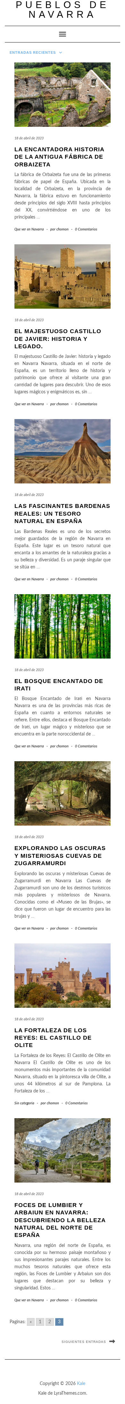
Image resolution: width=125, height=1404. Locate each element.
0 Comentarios (86, 229)
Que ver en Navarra (29, 229)
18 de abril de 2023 (29, 138)
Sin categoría (24, 1103)
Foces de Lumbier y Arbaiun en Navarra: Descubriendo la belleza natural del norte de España (59, 1220)
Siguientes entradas (84, 1341)
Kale (81, 1383)
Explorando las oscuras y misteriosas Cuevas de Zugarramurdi (60, 855)
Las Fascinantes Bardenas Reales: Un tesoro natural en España (62, 513)
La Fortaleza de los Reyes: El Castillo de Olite (53, 1038)
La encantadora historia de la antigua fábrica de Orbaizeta (59, 157)
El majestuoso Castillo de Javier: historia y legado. (57, 339)
